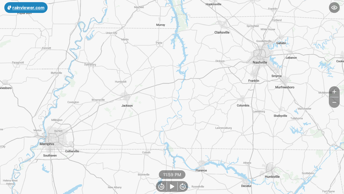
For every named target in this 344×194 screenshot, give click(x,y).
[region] (172, 97)
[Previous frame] (161, 186)
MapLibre (327, 188)
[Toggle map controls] (334, 7)
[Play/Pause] (172, 186)
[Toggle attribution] (338, 188)
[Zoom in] (334, 91)
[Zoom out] (334, 102)
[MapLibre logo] (13, 189)
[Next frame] (182, 186)
